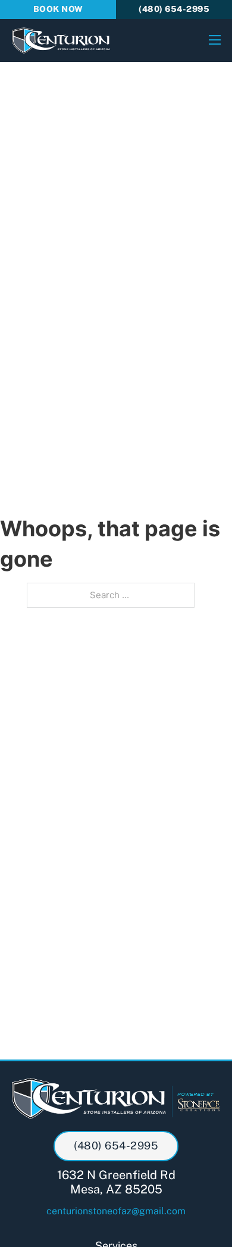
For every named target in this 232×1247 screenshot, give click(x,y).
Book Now (58, 9)
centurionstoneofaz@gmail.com (116, 1211)
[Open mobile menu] (215, 40)
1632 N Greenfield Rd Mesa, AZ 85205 (116, 1182)
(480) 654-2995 (174, 9)
